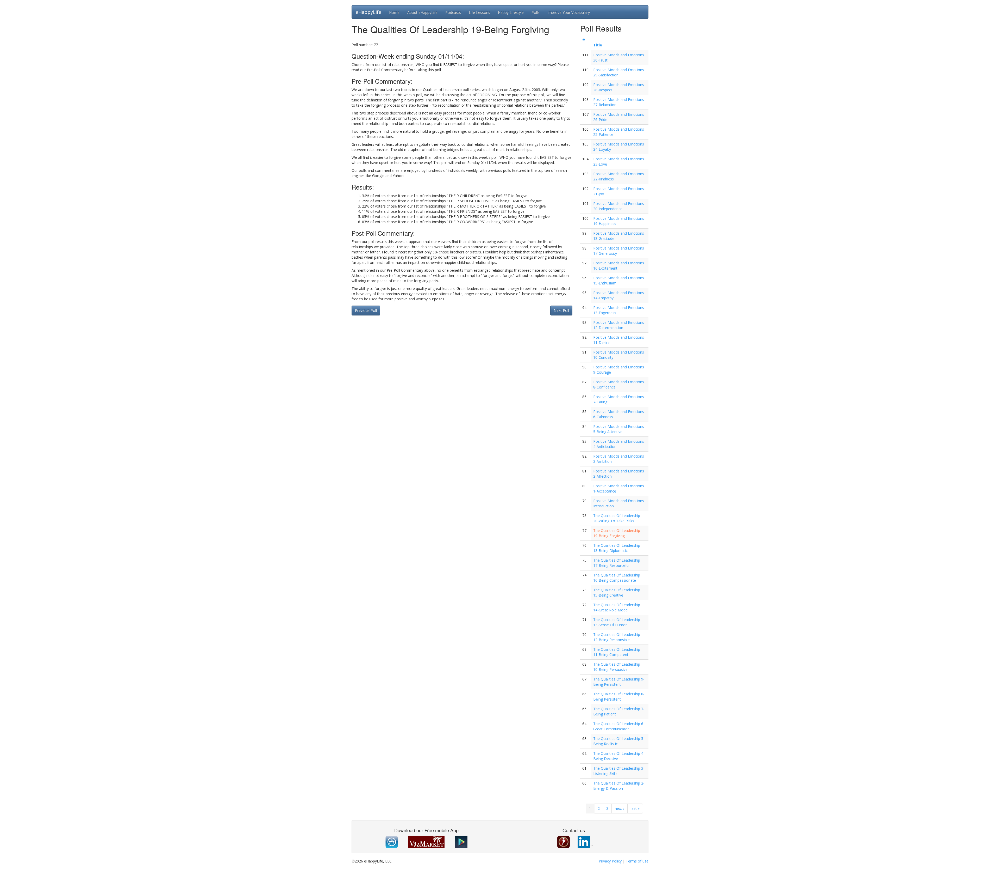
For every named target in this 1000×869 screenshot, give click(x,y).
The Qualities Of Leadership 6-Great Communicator (619, 726)
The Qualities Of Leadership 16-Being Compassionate (616, 578)
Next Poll (561, 310)
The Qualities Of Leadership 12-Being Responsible (616, 637)
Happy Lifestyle (511, 12)
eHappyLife (368, 12)
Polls (536, 12)
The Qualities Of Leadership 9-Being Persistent (619, 682)
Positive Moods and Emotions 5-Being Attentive (618, 429)
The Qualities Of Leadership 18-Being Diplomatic (616, 548)
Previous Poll (366, 310)
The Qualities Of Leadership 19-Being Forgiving (616, 533)
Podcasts (453, 12)
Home (394, 12)
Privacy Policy (610, 861)
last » (635, 808)
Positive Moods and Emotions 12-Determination (618, 325)
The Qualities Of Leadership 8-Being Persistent (619, 696)
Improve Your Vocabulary (568, 12)
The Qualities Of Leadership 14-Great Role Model (616, 607)
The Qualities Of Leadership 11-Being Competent (616, 652)
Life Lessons (479, 12)
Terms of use (637, 861)
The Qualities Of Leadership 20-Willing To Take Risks (616, 518)
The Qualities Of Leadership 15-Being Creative (616, 592)
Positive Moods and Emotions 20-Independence (618, 206)
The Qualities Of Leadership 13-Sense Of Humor (616, 622)
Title (597, 44)
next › (619, 808)
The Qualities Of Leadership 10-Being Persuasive (616, 667)
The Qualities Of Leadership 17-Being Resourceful (616, 563)
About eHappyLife (422, 12)
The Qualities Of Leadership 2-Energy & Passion (619, 786)
